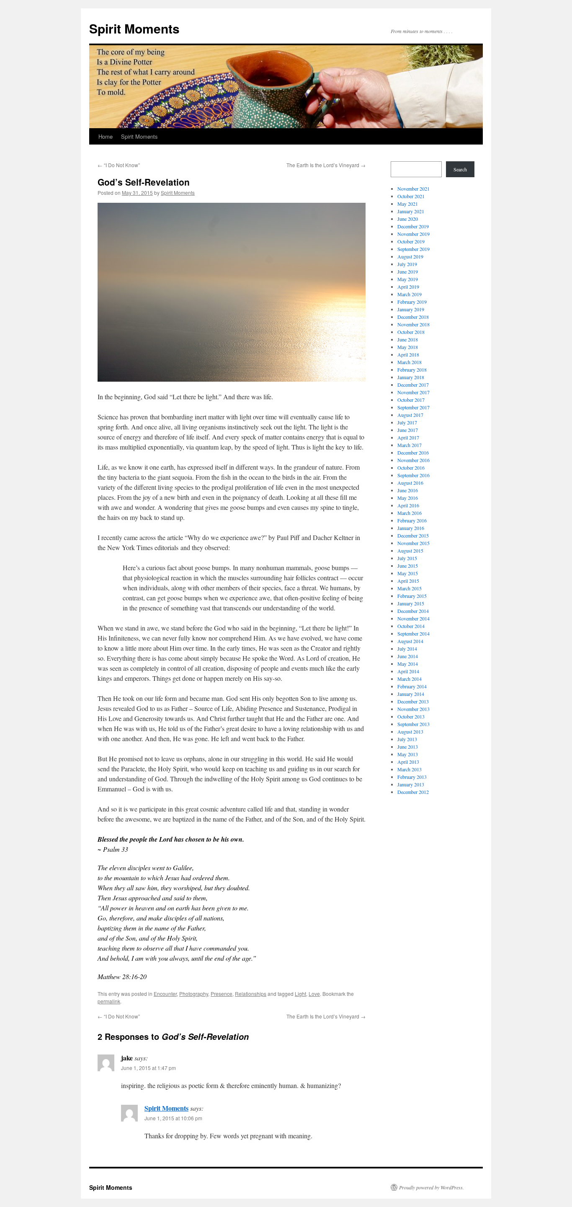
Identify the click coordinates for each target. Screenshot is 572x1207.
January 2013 (410, 784)
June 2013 (407, 746)
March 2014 (409, 678)
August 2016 (410, 482)
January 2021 (410, 211)
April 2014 (408, 671)
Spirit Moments (134, 28)
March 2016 (409, 512)
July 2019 (407, 264)
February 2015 (412, 595)
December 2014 (413, 610)
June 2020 (407, 218)
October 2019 (411, 241)
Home (105, 136)
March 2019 (409, 294)
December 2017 (413, 384)
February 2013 (412, 776)
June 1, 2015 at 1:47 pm (148, 1067)
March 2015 (409, 588)
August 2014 (410, 641)
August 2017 (410, 414)
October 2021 (411, 196)
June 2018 (407, 339)
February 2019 (412, 301)
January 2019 (410, 309)
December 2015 (413, 535)
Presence (221, 993)
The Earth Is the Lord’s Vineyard (326, 164)
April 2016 (408, 505)
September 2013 (413, 724)
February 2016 (412, 520)
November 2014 (413, 618)
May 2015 (407, 573)
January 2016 (410, 528)
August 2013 (410, 731)
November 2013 (413, 709)
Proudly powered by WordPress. (431, 1187)
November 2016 (413, 460)
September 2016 (413, 475)
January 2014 (410, 693)
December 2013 (413, 701)
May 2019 (407, 279)
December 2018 (413, 316)
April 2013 (408, 761)
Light (300, 993)
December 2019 (413, 226)
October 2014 (411, 626)
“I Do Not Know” (119, 164)
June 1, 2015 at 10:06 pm (173, 1118)
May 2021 (407, 203)
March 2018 (409, 362)
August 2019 (410, 256)
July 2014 (407, 648)
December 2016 (413, 452)
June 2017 (407, 429)
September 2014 (413, 633)
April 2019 (408, 286)
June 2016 (407, 490)
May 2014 (407, 663)
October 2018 (411, 331)
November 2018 (413, 324)
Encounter (165, 993)
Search (460, 169)
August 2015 (410, 550)
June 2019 (407, 271)
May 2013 (407, 754)
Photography (193, 993)
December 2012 (413, 791)
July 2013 (407, 739)
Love (314, 993)
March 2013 (409, 769)
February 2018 (412, 369)
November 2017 (413, 392)
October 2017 (411, 399)
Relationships (250, 993)
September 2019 (413, 249)
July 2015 (407, 558)
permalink (109, 1001)
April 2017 (408, 437)
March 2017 (409, 445)
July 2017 (407, 422)
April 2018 (408, 354)
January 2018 (410, 377)
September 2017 (413, 407)
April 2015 (408, 580)
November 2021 (413, 188)
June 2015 (407, 565)
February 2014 (412, 686)
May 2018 (407, 347)
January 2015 (410, 603)
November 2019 (413, 233)
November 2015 (413, 543)
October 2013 (411, 716)
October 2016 (411, 467)
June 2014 (407, 656)
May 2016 (407, 497)
